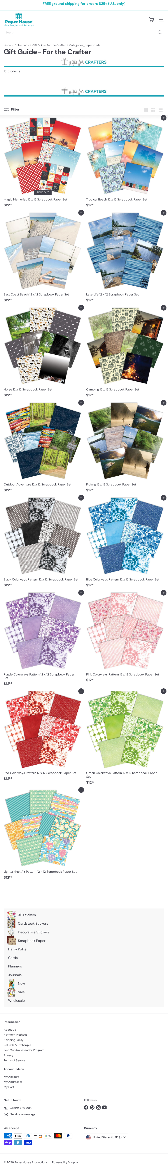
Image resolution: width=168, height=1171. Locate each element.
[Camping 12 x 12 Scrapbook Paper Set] (125, 353)
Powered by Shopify (65, 1162)
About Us (10, 1029)
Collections (22, 45)
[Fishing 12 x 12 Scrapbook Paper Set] (125, 448)
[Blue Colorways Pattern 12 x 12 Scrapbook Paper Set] (125, 543)
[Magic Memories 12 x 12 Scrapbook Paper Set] (43, 163)
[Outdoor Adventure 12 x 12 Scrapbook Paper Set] (43, 448)
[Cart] (151, 19)
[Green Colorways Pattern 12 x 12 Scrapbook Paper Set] (125, 739)
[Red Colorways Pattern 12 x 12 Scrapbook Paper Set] (43, 737)
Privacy (8, 1055)
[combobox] (84, 32)
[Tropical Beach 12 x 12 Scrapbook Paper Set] (125, 163)
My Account (11, 1077)
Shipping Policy (13, 1040)
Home (7, 45)
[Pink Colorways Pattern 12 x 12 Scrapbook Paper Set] (125, 638)
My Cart (9, 1087)
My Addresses (13, 1082)
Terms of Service (14, 1060)
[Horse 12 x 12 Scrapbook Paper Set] (43, 353)
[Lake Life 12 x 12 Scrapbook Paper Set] (125, 258)
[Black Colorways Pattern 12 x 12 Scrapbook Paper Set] (43, 543)
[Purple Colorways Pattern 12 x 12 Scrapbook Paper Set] (43, 640)
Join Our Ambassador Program (24, 1050)
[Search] (160, 32)
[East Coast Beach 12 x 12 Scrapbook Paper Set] (43, 258)
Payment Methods (16, 1034)
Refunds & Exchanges (17, 1045)
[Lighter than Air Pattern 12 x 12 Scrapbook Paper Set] (43, 835)
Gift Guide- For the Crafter (49, 45)
